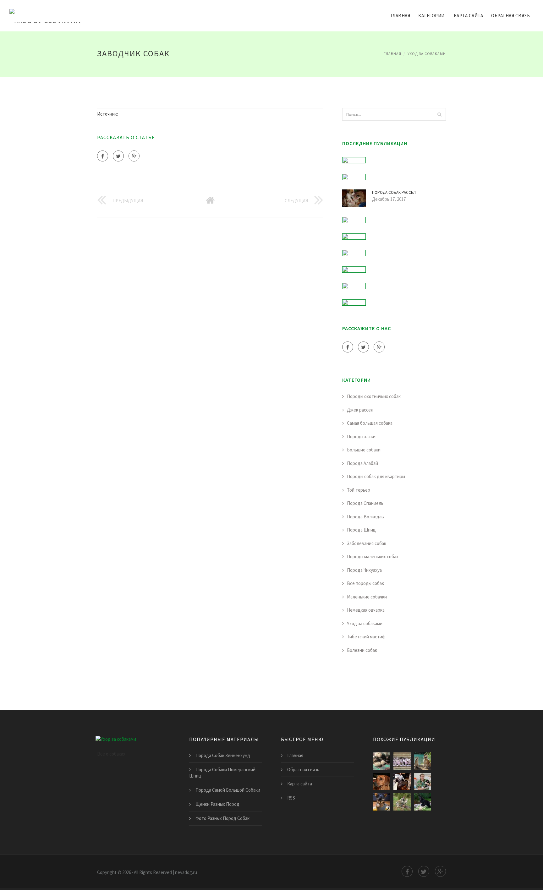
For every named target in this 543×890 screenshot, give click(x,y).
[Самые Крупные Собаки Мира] (422, 802)
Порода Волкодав (365, 517)
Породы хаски (361, 437)
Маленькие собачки (367, 597)
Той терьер (358, 490)
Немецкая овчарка (366, 610)
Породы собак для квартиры (376, 476)
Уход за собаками (427, 53)
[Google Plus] (134, 155)
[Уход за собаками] (45, 11)
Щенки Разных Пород (217, 804)
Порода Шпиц (361, 530)
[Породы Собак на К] (402, 761)
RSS (291, 798)
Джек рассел (360, 410)
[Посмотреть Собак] (381, 761)
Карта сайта (468, 16)
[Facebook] (102, 155)
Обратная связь (510, 16)
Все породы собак (365, 583)
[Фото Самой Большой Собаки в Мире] (381, 802)
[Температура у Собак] (422, 781)
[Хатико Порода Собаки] (422, 761)
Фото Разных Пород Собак (222, 818)
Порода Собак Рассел (394, 192)
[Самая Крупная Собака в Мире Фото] (402, 781)
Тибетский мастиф (366, 637)
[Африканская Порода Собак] (381, 781)
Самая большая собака (369, 423)
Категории (431, 16)
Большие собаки (364, 450)
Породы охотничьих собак (374, 396)
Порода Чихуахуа (364, 570)
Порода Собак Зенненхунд (222, 755)
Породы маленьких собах (372, 557)
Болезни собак (362, 650)
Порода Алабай (362, 463)
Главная (400, 16)
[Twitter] (118, 155)
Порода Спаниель (365, 503)
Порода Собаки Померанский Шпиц (222, 773)
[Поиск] (439, 114)
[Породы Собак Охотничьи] (402, 802)
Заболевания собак (366, 543)
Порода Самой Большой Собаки (227, 790)
